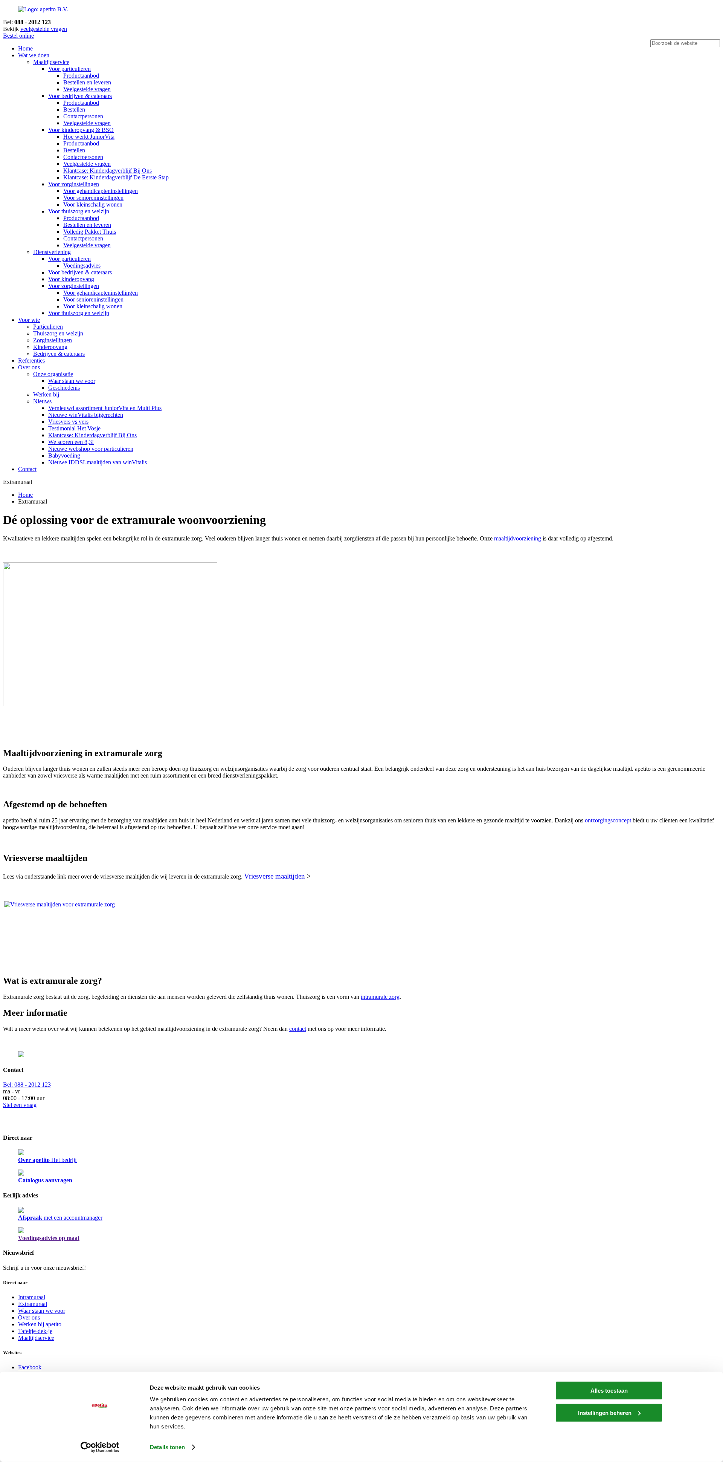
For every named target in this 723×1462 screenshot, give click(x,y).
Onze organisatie (53, 374)
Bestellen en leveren (87, 82)
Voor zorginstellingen (73, 184)
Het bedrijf (47, 1160)
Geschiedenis (64, 387)
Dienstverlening (52, 252)
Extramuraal (32, 1304)
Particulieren (48, 326)
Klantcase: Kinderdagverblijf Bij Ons (107, 170)
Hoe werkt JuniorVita (88, 136)
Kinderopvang (50, 347)
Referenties (31, 360)
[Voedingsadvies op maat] (21, 1231)
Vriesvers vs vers (68, 421)
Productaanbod (81, 75)
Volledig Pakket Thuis (89, 231)
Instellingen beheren (604, 1412)
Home (25, 48)
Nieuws (42, 401)
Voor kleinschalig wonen (92, 204)
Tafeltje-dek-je (35, 1331)
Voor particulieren (69, 69)
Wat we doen (33, 55)
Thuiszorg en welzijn (58, 333)
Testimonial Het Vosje (74, 428)
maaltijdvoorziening (517, 538)
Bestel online (18, 35)
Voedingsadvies (82, 265)
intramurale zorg (380, 997)
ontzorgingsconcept (608, 820)
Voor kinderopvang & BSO (81, 130)
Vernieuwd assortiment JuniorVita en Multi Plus (105, 408)
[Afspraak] (21, 1211)
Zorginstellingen (52, 340)
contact (297, 1029)
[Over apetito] (21, 1153)
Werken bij (46, 394)
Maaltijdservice (51, 62)
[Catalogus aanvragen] (21, 1173)
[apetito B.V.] (43, 9)
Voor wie (29, 320)
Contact (27, 469)
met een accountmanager (60, 1217)
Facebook (29, 1367)
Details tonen (167, 1447)
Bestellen (74, 109)
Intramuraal (31, 1297)
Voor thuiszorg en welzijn (78, 211)
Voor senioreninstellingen (93, 197)
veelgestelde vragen (43, 29)
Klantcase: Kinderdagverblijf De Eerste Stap (116, 177)
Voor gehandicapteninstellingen (100, 191)
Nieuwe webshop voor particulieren (90, 448)
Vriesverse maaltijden (274, 876)
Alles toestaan (609, 1390)
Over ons (29, 367)
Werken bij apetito (39, 1324)
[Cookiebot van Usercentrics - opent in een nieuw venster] (100, 1447)
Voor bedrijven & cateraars (80, 96)
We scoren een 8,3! (71, 442)
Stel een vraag (20, 1105)
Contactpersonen (83, 116)
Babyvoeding (64, 455)
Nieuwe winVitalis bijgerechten (85, 415)
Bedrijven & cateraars (59, 354)
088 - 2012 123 (27, 1084)
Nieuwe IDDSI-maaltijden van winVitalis (97, 462)
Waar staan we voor (71, 381)
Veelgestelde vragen (87, 89)
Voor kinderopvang (71, 279)
